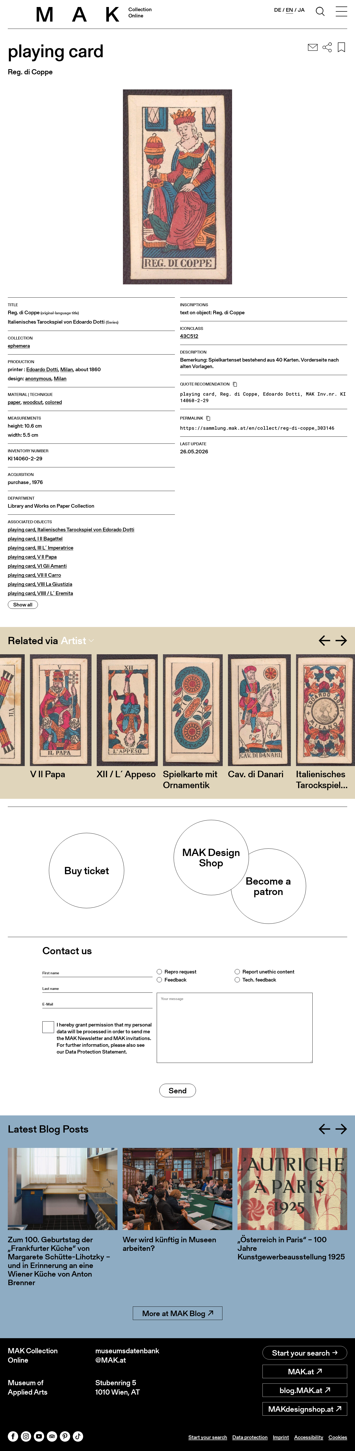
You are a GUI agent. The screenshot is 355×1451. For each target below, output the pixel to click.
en (289, 10)
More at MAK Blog (173, 1313)
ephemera (19, 346)
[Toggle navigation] (341, 12)
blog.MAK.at (301, 1390)
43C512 (189, 336)
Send (178, 1090)
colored (53, 402)
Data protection (250, 1437)
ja (301, 9)
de (277, 9)
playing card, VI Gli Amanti (37, 566)
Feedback (175, 979)
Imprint (281, 1437)
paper (14, 402)
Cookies (337, 1437)
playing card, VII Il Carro (34, 575)
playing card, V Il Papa (32, 557)
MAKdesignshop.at (300, 1408)
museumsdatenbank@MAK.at (127, 1355)
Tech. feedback (259, 979)
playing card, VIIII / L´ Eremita (40, 593)
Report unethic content (268, 971)
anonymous (38, 378)
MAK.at (301, 1371)
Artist (73, 640)
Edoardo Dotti (42, 369)
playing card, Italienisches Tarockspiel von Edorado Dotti (71, 529)
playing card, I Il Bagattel (35, 538)
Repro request (180, 971)
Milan (66, 369)
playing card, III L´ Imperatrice (40, 548)
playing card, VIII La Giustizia (40, 584)
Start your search (301, 1352)
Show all (22, 604)
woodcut (33, 402)
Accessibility (308, 1437)
